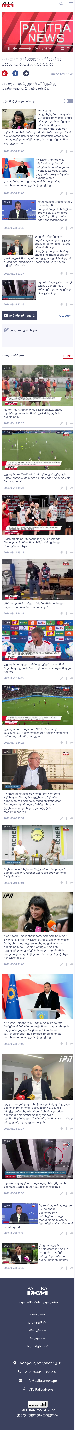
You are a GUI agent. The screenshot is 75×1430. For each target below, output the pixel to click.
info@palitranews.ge (39, 1380)
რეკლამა (36, 1338)
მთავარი (36, 1314)
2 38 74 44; (31, 1372)
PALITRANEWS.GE (32, 1410)
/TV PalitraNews (40, 1389)
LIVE (67, 1425)
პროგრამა (36, 1330)
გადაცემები (36, 1322)
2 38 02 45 (48, 1372)
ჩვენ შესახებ (36, 1346)
